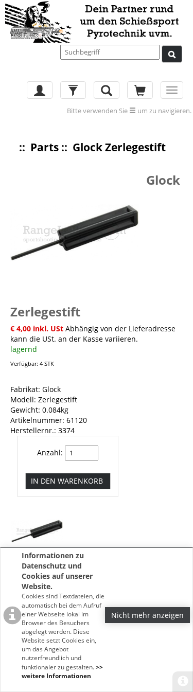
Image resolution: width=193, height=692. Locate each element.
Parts (44, 147)
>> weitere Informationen (62, 671)
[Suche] (172, 54)
